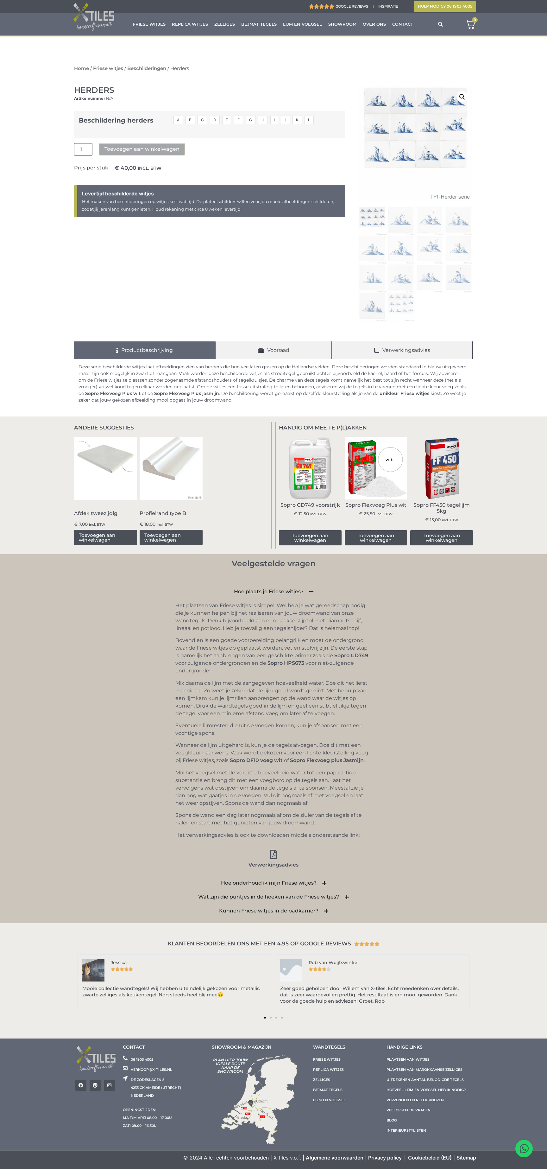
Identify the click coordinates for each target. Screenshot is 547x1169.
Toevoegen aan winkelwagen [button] (97, 537)
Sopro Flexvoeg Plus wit (113, 393)
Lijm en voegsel (302, 24)
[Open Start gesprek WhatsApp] (524, 1148)
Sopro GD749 (351, 655)
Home (81, 68)
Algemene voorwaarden (334, 1157)
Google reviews (352, 6)
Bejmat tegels (259, 24)
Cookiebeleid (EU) (430, 1157)
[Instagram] (109, 1085)
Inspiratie (388, 6)
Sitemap (466, 1157)
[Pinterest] (95, 1085)
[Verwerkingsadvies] (273, 854)
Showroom (342, 24)
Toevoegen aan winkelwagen (141, 149)
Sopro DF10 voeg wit (256, 760)
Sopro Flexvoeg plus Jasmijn (327, 760)
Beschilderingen (146, 68)
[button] (462, 97)
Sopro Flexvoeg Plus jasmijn (186, 393)
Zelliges (224, 24)
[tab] (145, 350)
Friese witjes (149, 24)
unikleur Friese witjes (404, 393)
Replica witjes (190, 24)
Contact (402, 24)
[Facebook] (80, 1085)
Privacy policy (385, 1157)
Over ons (374, 24)
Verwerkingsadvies (273, 865)
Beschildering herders (116, 120)
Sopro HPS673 (285, 663)
